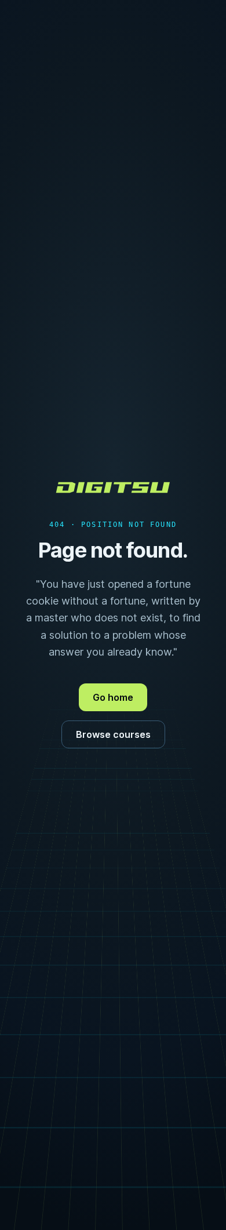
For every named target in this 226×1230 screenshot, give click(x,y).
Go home (113, 697)
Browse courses (113, 734)
